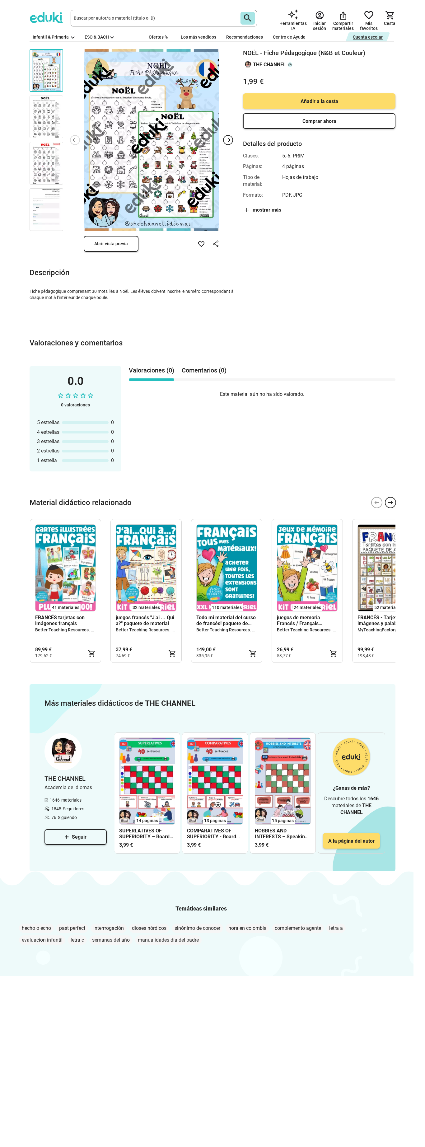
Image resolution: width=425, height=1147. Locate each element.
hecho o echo (36, 928)
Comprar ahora (319, 121)
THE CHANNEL (269, 65)
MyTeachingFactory (377, 629)
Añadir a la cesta (319, 101)
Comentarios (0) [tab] (204, 370)
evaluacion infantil (42, 940)
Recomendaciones (244, 37)
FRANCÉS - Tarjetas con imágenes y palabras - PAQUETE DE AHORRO (384, 620)
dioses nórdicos (149, 928)
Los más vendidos (198, 37)
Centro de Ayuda (289, 37)
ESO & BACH (97, 37)
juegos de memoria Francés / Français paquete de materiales (302, 620)
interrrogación (108, 928)
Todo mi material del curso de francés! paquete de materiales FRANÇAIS (226, 620)
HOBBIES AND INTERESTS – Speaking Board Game (281, 834)
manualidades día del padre (168, 940)
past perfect (72, 928)
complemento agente (298, 928)
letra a (336, 928)
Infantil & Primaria (51, 37)
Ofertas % (158, 37)
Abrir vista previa (111, 243)
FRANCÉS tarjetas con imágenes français (60, 620)
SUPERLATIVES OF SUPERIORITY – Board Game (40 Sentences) (144, 834)
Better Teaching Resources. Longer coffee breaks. (84, 629)
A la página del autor (351, 841)
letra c (77, 940)
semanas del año (111, 940)
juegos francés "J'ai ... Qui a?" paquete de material (145, 620)
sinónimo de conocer (197, 928)
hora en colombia (247, 928)
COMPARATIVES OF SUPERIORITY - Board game (211, 834)
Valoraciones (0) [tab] (151, 370)
